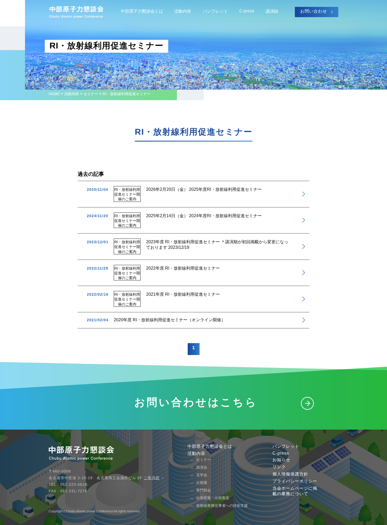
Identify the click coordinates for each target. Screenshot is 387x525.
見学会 (201, 475)
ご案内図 (152, 478)
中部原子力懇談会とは (142, 11)
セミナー (203, 460)
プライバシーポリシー (294, 481)
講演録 (272, 11)
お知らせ (281, 460)
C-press (246, 11)
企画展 (201, 482)
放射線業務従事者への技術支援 (222, 505)
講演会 (201, 467)
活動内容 (182, 11)
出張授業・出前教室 (212, 498)
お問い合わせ (313, 11)
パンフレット (215, 11)
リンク (279, 467)
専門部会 (203, 490)
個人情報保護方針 (290, 474)
